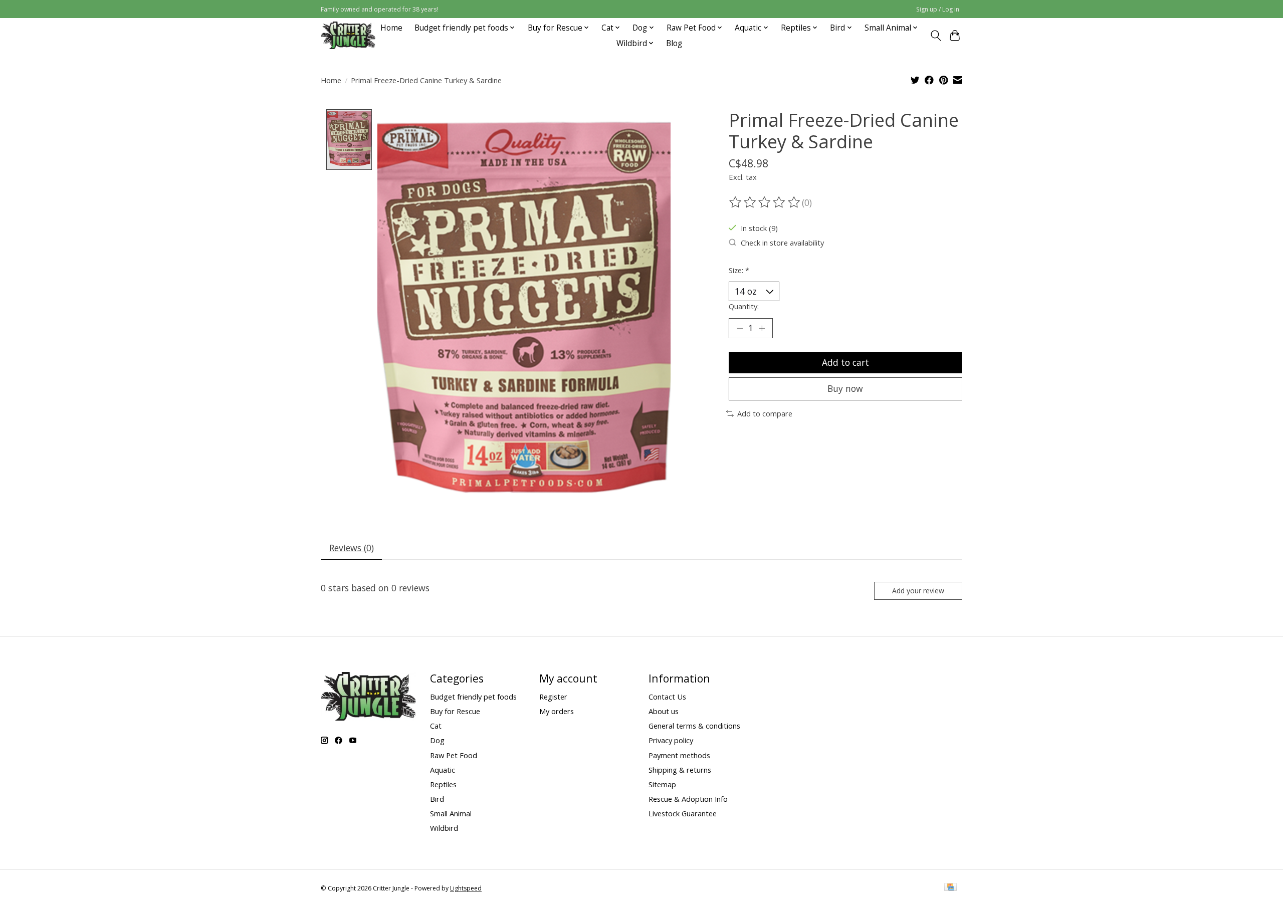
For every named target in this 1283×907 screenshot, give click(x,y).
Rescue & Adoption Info (688, 799)
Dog (437, 740)
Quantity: (744, 306)
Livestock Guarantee (683, 813)
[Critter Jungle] (348, 35)
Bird (437, 799)
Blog (674, 43)
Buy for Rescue (455, 711)
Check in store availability (782, 243)
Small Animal (451, 813)
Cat (436, 726)
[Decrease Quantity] (740, 328)
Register (553, 697)
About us (664, 711)
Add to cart (845, 362)
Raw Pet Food (453, 755)
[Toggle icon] (935, 36)
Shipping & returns (680, 770)
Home (391, 28)
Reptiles (443, 784)
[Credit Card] (950, 888)
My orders (556, 711)
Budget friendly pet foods (473, 697)
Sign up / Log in (937, 9)
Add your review (918, 590)
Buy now (845, 388)
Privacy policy (671, 740)
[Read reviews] (765, 202)
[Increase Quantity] (762, 328)
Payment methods (679, 755)
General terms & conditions (694, 726)
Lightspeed (466, 888)
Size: (739, 270)
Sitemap (662, 784)
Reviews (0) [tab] (351, 548)
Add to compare (764, 413)
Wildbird (444, 828)
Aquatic (442, 770)
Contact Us (667, 697)
